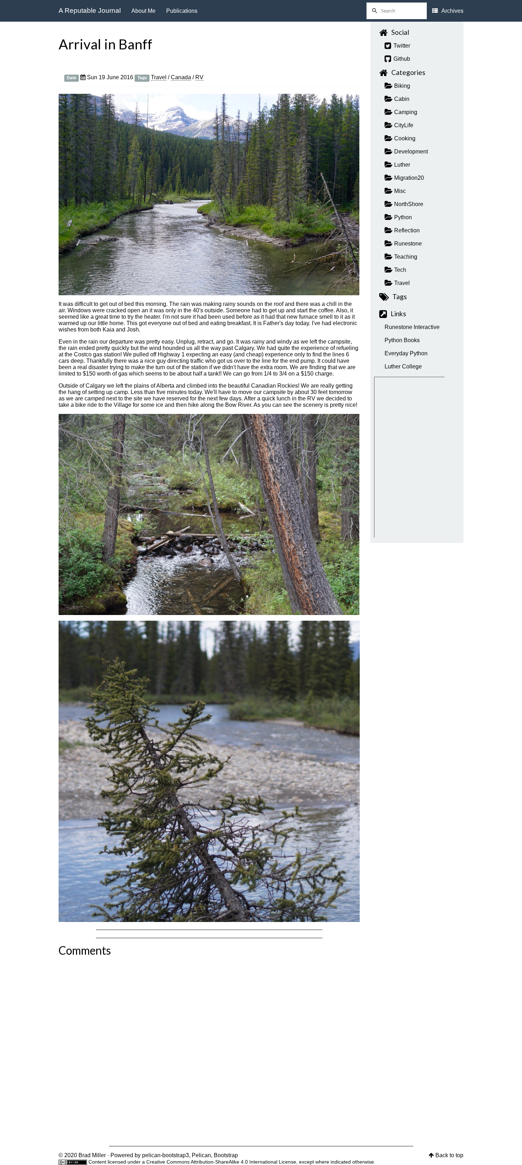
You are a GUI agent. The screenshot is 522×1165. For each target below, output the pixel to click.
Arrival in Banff (105, 44)
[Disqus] (209, 1048)
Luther (401, 165)
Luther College (403, 366)
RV (199, 77)
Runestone (407, 244)
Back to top (449, 1155)
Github (401, 59)
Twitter (401, 46)
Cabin (401, 99)
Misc (399, 191)
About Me (143, 11)
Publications (181, 11)
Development (410, 152)
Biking (401, 86)
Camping (405, 112)
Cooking (404, 138)
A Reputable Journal (90, 10)
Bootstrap (226, 1155)
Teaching (405, 257)
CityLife (403, 125)
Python (402, 217)
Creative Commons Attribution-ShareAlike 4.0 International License (221, 1162)
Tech (399, 270)
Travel (159, 77)
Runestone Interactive (412, 327)
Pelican (201, 1155)
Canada (181, 77)
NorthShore (408, 204)
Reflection (406, 230)
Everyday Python (406, 353)
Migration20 (408, 178)
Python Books (402, 340)
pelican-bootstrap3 (165, 1155)
